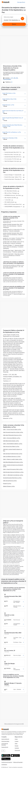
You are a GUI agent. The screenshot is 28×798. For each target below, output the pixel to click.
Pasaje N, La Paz (7, 483)
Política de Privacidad (17, 762)
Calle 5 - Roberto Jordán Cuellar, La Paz (12, 459)
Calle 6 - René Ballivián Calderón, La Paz (12, 443)
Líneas (16, 739)
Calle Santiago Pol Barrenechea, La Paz (12, 453)
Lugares (16, 741)
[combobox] (14, 17)
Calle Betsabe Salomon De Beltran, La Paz (13, 472)
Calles (16, 743)
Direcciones (17, 750)
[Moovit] (5, 2)
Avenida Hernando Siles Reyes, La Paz (12, 477)
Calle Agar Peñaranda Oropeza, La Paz (12, 435)
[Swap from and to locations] (22, 18)
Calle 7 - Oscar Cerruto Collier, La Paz (12, 429)
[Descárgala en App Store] (15, 755)
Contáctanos (4, 764)
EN (3, 750)
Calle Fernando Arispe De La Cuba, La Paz (13, 432)
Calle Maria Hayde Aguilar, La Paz (11, 440)
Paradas (16, 745)
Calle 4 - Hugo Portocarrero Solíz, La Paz (12, 469)
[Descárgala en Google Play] (5, 755)
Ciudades (17, 748)
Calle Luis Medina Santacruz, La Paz (12, 456)
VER (23, 152)
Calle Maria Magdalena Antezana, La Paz (13, 462)
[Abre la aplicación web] (5, 759)
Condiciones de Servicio (6, 762)
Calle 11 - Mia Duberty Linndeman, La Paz (13, 475)
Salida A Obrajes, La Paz (9, 486)
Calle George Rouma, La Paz (10, 480)
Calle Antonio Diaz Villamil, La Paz (11, 446)
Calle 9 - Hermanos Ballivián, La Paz (11, 438)
